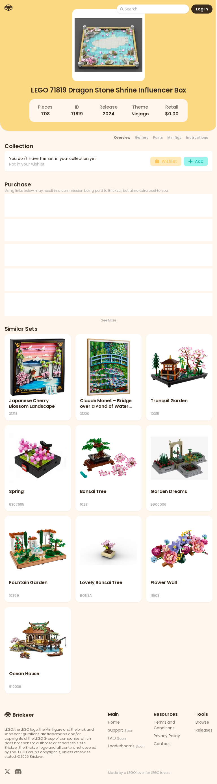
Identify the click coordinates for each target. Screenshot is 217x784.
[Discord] (18, 771)
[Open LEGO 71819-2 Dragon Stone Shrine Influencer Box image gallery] (108, 45)
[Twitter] (7, 771)
